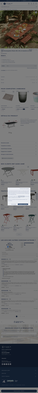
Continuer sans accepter (24, 188)
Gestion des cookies (21, 196)
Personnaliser (13, 204)
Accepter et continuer (23, 204)
